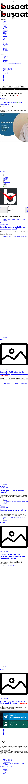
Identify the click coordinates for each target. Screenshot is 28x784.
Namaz (10, 1)
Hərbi (4, 38)
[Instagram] (3, 77)
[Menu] (0, 10)
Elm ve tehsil (5, 50)
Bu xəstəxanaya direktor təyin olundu (13, 510)
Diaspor (4, 37)
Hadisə (4, 25)
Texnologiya (5, 34)
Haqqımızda (5, 56)
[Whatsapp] (3, 80)
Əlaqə (4, 57)
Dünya (4, 26)
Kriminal (5, 40)
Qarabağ (4, 47)
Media (4, 42)
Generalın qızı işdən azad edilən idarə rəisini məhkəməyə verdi (13, 228)
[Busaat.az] (14, 9)
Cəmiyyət (5, 27)
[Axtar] (14, 18)
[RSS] (3, 82)
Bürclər (14, 1)
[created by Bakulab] (15, 781)
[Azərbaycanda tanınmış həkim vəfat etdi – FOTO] (12, 102)
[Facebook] (3, 75)
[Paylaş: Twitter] (5, 176)
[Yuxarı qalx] (0, 783)
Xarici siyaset (5, 45)
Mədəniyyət (5, 30)
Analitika (5, 31)
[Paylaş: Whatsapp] (5, 177)
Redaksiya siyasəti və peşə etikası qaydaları (12, 63)
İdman (4, 32)
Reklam (4, 58)
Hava (6, 1)
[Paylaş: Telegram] (5, 179)
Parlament (5, 48)
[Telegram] (3, 79)
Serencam (5, 43)
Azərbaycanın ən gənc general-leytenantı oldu (11, 89)
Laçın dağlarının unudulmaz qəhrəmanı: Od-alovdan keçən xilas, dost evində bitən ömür (12, 556)
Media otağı (5, 60)
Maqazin (4, 28)
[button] (5, 184)
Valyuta (2, 1)
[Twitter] (3, 76)
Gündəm (4, 21)
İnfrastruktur (5, 44)
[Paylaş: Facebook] (5, 174)
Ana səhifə (5, 769)
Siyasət (4, 22)
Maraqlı (4, 39)
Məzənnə (5, 61)
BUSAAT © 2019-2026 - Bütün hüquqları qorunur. (11, 766)
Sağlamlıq (5, 36)
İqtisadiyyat (5, 23)
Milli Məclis (5, 49)
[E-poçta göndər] (4, 183)
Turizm (4, 51)
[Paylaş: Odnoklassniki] (6, 182)
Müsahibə (5, 33)
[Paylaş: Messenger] (5, 178)
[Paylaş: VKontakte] (5, 180)
